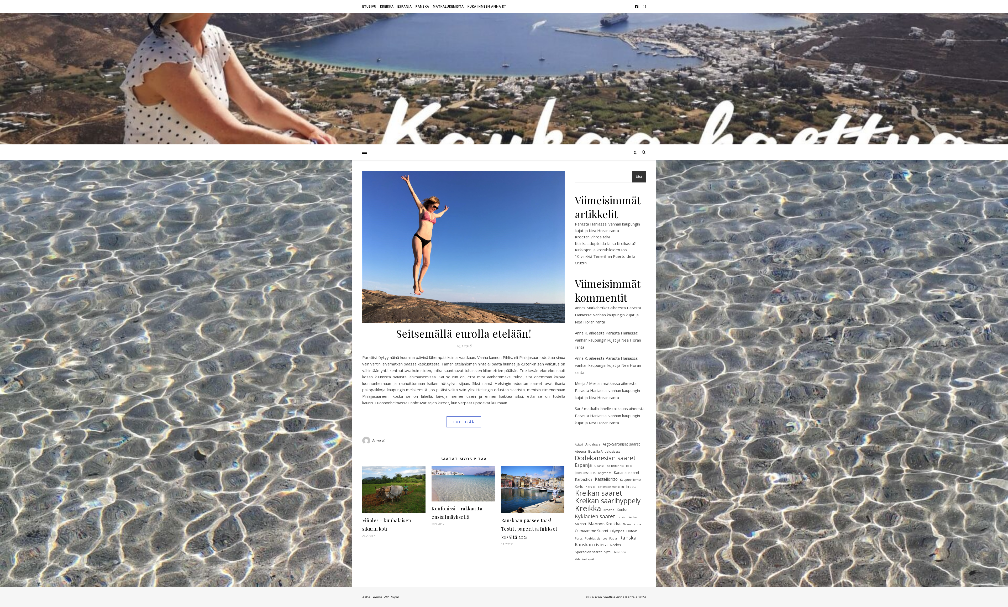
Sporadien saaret (588, 552)
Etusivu (369, 6)
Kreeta (631, 486)
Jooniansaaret (585, 472)
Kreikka (387, 6)
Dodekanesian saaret (605, 458)
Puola (613, 538)
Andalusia (592, 444)
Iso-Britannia (615, 466)
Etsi (639, 177)
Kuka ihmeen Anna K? (487, 6)
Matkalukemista (448, 6)
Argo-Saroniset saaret (621, 444)
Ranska (422, 6)
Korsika (591, 487)
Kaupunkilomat (630, 480)
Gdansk (599, 466)
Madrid (580, 524)
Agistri (579, 444)
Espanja (404, 6)
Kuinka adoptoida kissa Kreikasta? (605, 243)
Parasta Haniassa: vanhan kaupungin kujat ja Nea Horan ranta (608, 315)
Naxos (627, 524)
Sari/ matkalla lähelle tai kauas (601, 408)
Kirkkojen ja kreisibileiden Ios (601, 249)
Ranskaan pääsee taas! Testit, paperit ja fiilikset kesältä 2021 (529, 528)
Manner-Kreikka (604, 524)
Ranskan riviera (591, 545)
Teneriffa (620, 552)
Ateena (580, 451)
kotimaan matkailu (611, 487)
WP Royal (391, 597)
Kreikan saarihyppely (607, 501)
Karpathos (583, 479)
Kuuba (622, 509)
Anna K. (379, 440)
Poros (578, 538)
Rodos (615, 544)
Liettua (632, 517)
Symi (607, 552)
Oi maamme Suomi (591, 530)
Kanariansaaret (626, 472)
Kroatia (608, 510)
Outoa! (631, 531)
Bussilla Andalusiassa (604, 451)
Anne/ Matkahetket (592, 307)
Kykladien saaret (595, 516)
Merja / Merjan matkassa (597, 383)
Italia (629, 466)
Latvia (621, 517)
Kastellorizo (606, 479)
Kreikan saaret (598, 493)
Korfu (579, 486)
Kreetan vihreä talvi (592, 236)
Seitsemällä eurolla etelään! (464, 333)
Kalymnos (604, 473)
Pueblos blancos (596, 538)
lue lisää (463, 422)
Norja (637, 524)
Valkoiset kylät (584, 559)
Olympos (617, 531)
